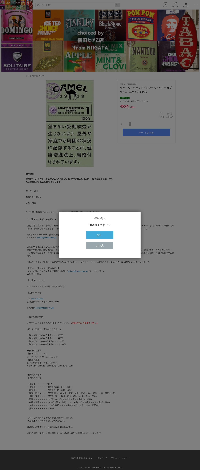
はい (99, 234)
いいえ (100, 245)
